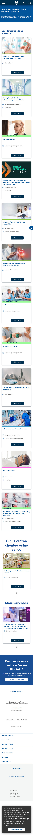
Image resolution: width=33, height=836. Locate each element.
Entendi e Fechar (16, 829)
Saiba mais (17, 72)
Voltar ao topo (17, 691)
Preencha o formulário (16, 680)
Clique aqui (13, 790)
